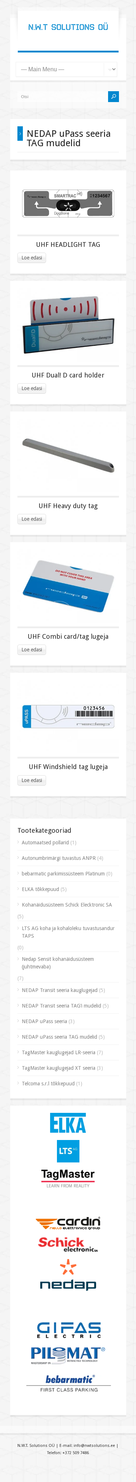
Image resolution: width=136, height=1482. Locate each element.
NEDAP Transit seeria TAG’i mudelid (61, 1006)
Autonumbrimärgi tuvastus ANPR (59, 858)
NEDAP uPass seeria (44, 1021)
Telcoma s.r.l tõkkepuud (48, 1083)
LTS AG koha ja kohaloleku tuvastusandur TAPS (68, 932)
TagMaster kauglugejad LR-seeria (58, 1052)
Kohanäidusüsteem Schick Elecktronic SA (67, 905)
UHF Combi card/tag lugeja (68, 636)
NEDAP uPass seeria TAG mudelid (59, 1037)
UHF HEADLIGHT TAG (68, 244)
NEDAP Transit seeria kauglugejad (60, 990)
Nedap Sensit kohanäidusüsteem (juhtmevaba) (58, 963)
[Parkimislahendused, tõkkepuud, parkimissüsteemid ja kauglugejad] (68, 36)
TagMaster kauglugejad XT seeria (58, 1068)
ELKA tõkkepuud (40, 889)
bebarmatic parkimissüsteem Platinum (63, 874)
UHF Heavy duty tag (68, 506)
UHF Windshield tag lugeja (68, 766)
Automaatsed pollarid (45, 842)
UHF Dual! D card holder (68, 375)
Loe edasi (31, 258)
